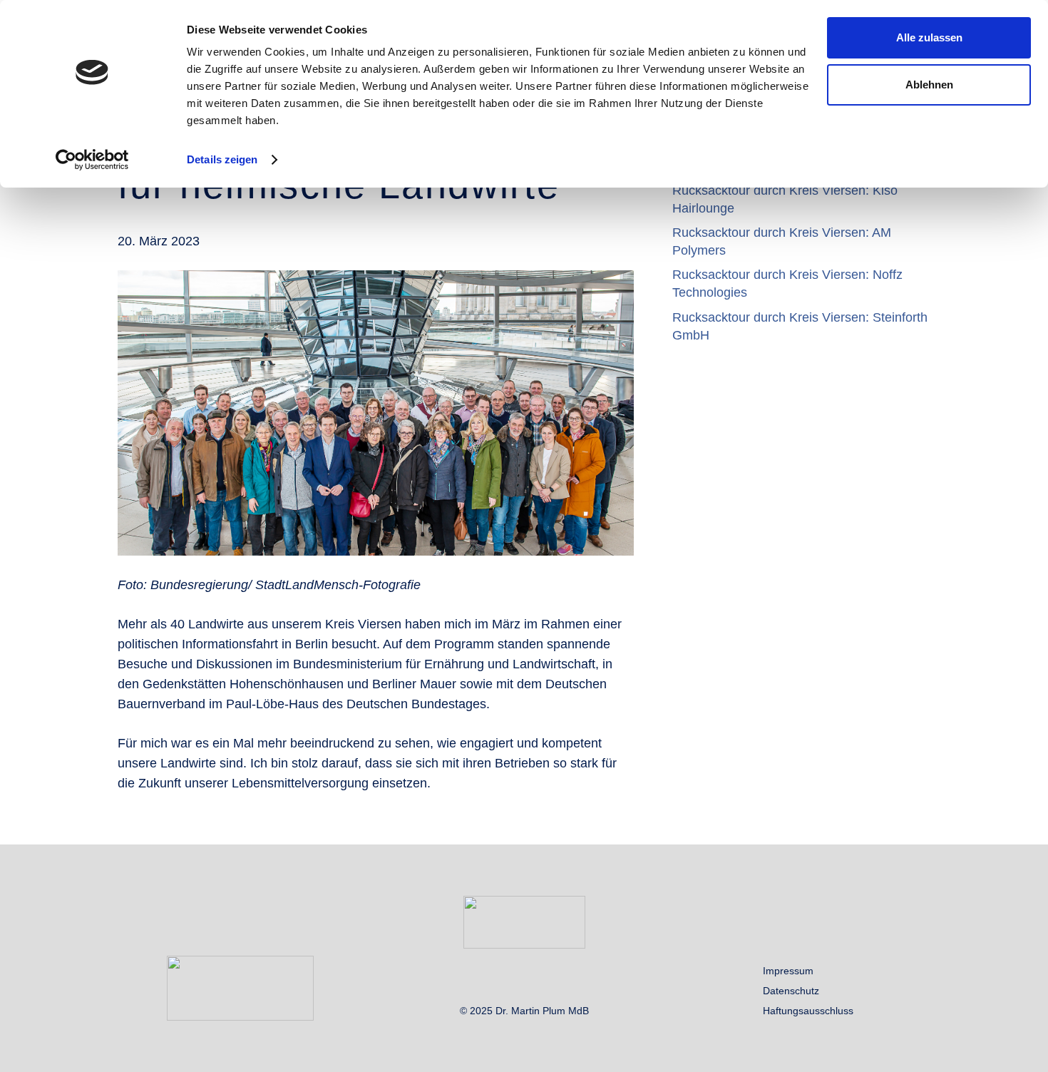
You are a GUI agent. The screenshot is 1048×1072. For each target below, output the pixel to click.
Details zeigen (222, 159)
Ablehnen (929, 84)
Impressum (788, 970)
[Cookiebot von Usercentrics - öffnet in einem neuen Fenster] (92, 159)
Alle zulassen (929, 37)
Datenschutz (791, 990)
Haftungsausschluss (808, 1010)
